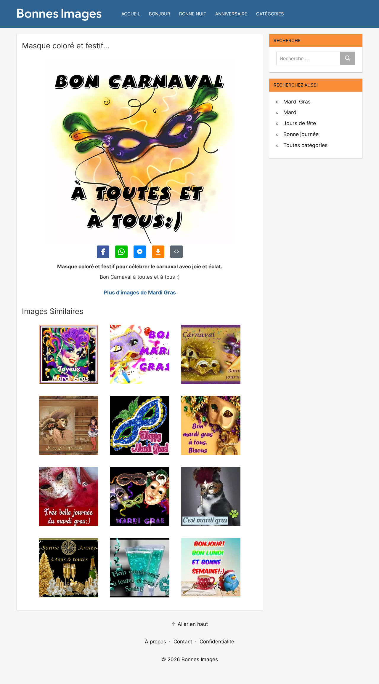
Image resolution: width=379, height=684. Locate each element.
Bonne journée (301, 134)
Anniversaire (231, 14)
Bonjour (159, 14)
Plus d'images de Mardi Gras (140, 292)
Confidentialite (217, 642)
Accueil (130, 14)
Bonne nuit (192, 14)
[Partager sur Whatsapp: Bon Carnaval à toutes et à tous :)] (121, 251)
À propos (155, 642)
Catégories (270, 14)
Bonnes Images (200, 659)
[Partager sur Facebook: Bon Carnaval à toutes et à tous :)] (103, 251)
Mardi (290, 112)
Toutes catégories (305, 145)
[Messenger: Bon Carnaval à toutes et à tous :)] (140, 251)
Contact (183, 642)
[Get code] (176, 251)
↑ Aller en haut (189, 624)
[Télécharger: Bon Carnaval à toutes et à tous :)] (158, 251)
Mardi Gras (297, 101)
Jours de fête (299, 123)
